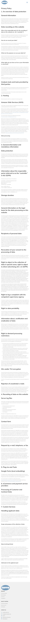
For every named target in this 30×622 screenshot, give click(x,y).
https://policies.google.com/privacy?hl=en (14, 481)
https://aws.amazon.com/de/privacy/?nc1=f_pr (8, 116)
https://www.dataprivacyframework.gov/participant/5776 (15, 132)
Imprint (4, 615)
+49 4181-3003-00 (6, 612)
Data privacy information (7, 617)
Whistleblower (5, 618)
